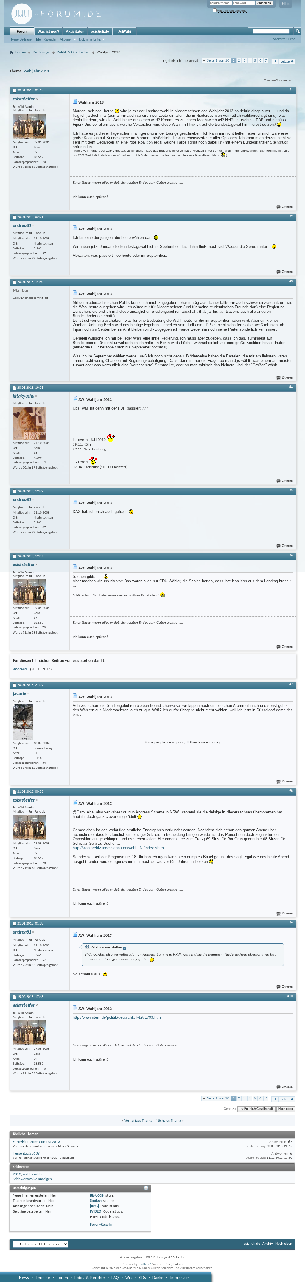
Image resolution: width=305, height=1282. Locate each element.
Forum (22, 31)
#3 (291, 281)
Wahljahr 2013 (36, 71)
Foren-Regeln (101, 1225)
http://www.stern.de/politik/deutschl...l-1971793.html (117, 1017)
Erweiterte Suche (283, 39)
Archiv (267, 1244)
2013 (17, 1174)
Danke (158, 1277)
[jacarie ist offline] (23, 722)
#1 (291, 90)
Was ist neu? (48, 31)
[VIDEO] (96, 1211)
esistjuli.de (100, 31)
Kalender (50, 39)
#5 (291, 490)
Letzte (285, 61)
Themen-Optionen (276, 80)
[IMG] (94, 1206)
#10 (290, 996)
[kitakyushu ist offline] (29, 423)
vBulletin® (145, 1264)
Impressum (180, 1277)
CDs (142, 1277)
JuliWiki (124, 31)
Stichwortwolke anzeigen (32, 1179)
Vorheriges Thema (138, 1121)
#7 (291, 684)
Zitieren (287, 207)
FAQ (115, 1277)
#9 (291, 923)
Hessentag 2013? (26, 1153)
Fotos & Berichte (89, 1277)
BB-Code (97, 1195)
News (24, 1277)
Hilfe (286, 4)
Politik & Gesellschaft (73, 52)
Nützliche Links (90, 39)
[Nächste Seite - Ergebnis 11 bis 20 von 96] (275, 61)
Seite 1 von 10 (218, 61)
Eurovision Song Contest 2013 (36, 1142)
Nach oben (285, 1109)
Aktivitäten (75, 31)
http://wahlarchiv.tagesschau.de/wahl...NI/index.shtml (119, 848)
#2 (291, 216)
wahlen (37, 1174)
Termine (42, 1277)
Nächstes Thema (168, 1121)
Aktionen (66, 39)
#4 (291, 387)
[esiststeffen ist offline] (29, 126)
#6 (291, 555)
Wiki (129, 1277)
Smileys (96, 1201)
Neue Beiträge (21, 39)
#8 (291, 791)
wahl (26, 1174)
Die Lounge (41, 52)
